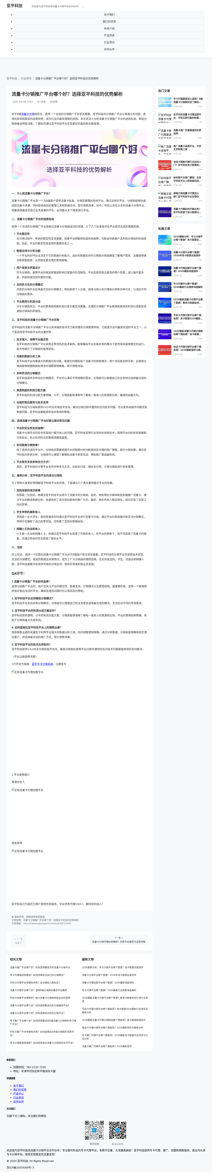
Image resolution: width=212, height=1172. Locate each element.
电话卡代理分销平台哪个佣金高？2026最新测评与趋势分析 (112, 1027)
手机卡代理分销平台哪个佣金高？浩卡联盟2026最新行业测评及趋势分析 (115, 1010)
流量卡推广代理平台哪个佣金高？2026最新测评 (107, 1046)
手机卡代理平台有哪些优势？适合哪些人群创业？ (35, 982)
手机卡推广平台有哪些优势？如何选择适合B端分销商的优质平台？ (42, 1033)
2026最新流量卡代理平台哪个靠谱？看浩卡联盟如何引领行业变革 (115, 999)
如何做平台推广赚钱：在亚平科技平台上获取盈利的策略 (187, 180)
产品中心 (18, 1093)
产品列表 (109, 35)
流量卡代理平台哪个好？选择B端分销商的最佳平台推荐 (38, 990)
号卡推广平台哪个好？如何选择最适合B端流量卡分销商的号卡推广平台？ (43, 1022)
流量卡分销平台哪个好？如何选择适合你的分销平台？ (38, 1013)
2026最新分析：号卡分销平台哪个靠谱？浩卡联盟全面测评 (112, 967)
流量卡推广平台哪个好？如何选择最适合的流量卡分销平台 (40, 967)
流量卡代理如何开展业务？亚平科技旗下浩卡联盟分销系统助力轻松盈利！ (187, 212)
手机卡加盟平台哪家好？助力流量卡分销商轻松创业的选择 (40, 997)
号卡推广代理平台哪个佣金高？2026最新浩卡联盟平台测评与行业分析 (115, 1037)
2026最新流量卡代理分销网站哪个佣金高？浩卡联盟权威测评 (114, 1019)
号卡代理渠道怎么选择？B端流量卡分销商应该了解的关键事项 (188, 102)
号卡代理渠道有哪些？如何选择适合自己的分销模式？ (38, 974)
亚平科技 (15, 5)
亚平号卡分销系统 (42, 664)
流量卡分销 (27, 114)
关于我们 (109, 14)
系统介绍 (109, 28)
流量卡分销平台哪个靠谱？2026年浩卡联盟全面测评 (109, 974)
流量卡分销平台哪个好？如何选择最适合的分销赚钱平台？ (40, 1005)
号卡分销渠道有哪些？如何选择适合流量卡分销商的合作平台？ (42, 1042)
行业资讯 (109, 42)
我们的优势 (109, 21)
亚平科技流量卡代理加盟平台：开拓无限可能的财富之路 (187, 117)
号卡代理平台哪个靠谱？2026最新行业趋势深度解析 (109, 990)
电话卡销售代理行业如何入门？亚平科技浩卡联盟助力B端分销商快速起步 (188, 165)
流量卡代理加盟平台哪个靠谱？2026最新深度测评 (108, 982)
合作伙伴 (109, 49)
